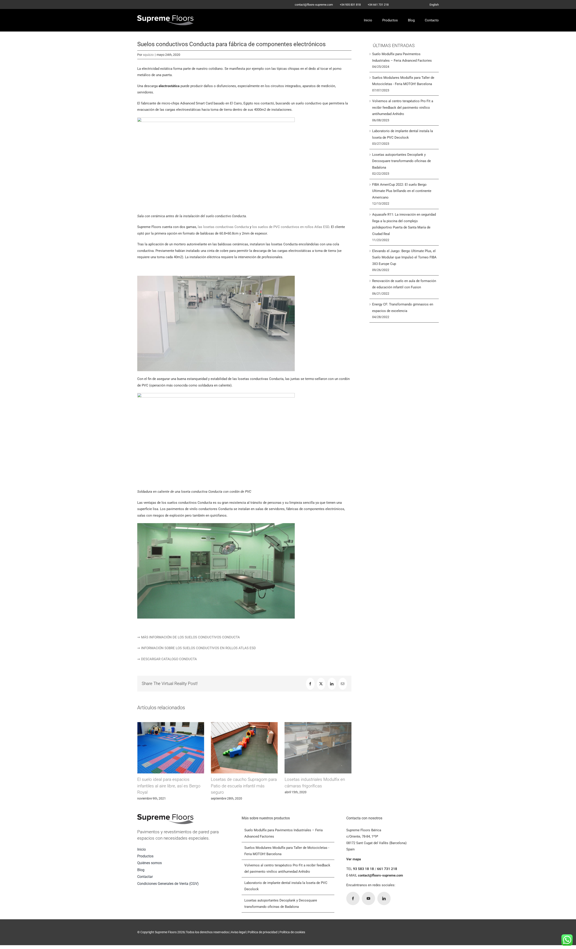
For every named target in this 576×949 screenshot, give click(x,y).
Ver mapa (353, 859)
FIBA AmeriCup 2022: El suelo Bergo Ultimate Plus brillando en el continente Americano (401, 191)
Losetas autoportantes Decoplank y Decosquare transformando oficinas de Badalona (401, 161)
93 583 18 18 (363, 869)
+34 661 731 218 (378, 4)
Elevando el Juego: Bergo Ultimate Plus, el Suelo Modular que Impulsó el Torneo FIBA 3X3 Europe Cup (404, 257)
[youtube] (368, 898)
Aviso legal (238, 932)
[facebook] (353, 898)
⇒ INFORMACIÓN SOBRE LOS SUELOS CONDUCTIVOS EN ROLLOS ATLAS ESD (196, 648)
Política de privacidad (262, 932)
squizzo (148, 54)
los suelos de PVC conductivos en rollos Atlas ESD (290, 227)
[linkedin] (384, 898)
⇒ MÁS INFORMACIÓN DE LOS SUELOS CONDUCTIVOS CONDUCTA (188, 637)
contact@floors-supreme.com (314, 4)
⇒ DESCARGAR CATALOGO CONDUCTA (167, 659)
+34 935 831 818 (350, 4)
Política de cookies (292, 932)
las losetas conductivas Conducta (223, 227)
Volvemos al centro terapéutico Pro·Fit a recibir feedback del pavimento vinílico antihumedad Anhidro (402, 107)
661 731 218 (387, 869)
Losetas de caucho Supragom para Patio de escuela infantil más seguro (170, 786)
